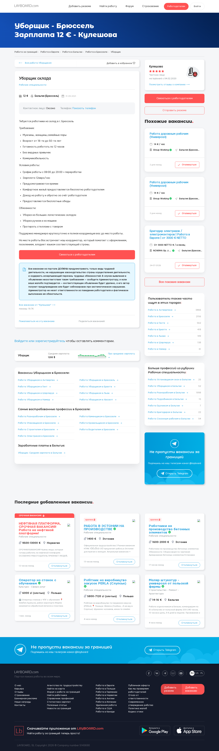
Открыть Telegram (176, 473)
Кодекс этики (135, 712)
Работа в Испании (106, 702)
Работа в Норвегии (106, 695)
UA (196, 673)
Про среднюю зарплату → (121, 356)
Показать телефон (84, 108)
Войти (197, 6)
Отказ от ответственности (138, 697)
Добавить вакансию (191, 689)
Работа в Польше (105, 689)
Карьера (19, 689)
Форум (129, 6)
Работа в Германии (106, 692)
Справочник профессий (60, 698)
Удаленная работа (106, 705)
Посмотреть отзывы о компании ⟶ (169, 84)
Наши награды (23, 702)
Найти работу (108, 6)
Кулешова (156, 66)
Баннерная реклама (26, 698)
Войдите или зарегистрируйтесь (40, 341)
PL (202, 673)
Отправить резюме (174, 110)
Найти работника (57, 695)
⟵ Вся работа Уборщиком (35, 63)
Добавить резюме (80, 6)
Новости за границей (59, 708)
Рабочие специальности (32, 85)
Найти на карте (56, 689)
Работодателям (176, 6)
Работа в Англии (105, 698)
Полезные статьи (57, 705)
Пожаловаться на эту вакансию (37, 321)
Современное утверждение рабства (140, 703)
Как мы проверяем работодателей (138, 690)
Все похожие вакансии (174, 281)
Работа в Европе (105, 685)
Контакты (20, 705)
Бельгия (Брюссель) (47, 96)
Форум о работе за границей (63, 692)
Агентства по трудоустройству (64, 685)
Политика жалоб (137, 708)
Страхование (150, 6)
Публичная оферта (139, 685)
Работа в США (104, 708)
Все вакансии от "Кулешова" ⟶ (37, 305)
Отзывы (19, 692)
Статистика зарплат (59, 702)
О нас (18, 685)
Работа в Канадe (105, 712)
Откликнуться (189, 165)
